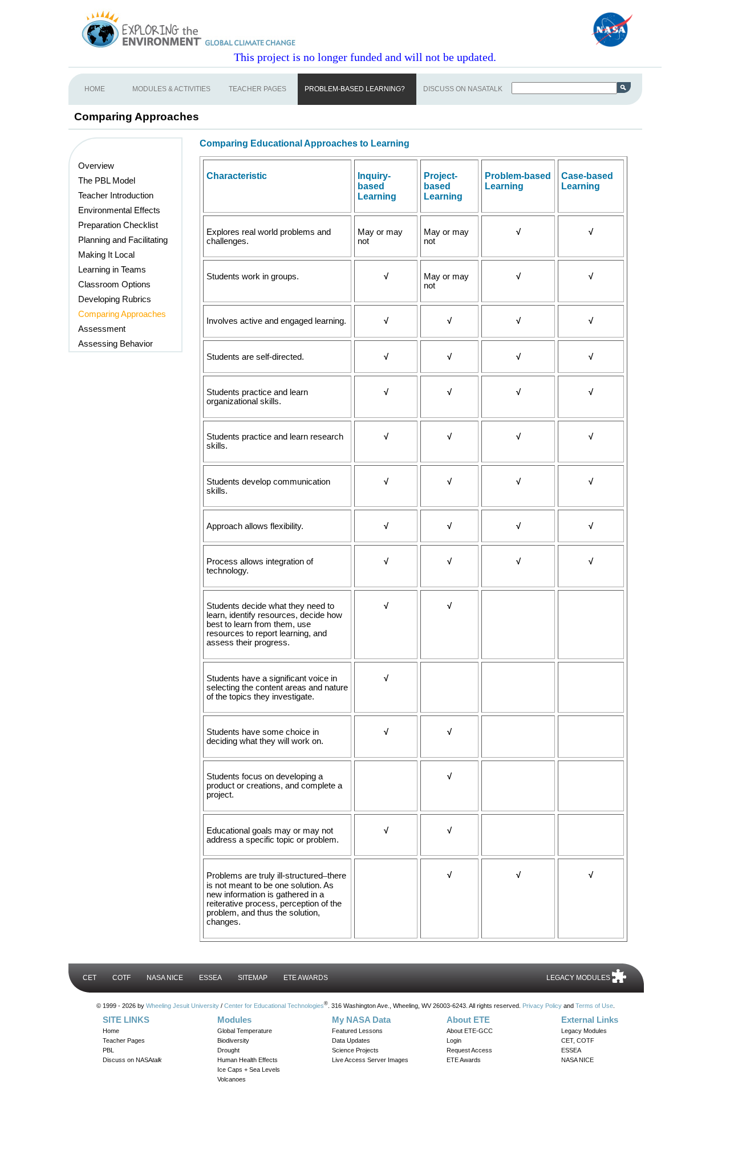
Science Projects (355, 1050)
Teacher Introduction (115, 195)
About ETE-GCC (470, 1030)
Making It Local (106, 254)
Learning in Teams (112, 269)
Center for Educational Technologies (274, 1005)
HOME (94, 89)
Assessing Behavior (115, 343)
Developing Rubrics (114, 299)
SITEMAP (252, 978)
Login (454, 1040)
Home (111, 1030)
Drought (228, 1050)
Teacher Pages (124, 1040)
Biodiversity (233, 1040)
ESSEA (210, 978)
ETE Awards (464, 1059)
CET (89, 978)
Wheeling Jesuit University (182, 1005)
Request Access (469, 1050)
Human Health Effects (247, 1059)
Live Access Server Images (370, 1059)
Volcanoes (231, 1079)
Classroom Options (114, 284)
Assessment (101, 329)
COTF (121, 978)
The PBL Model (106, 180)
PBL (108, 1050)
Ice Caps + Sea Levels (248, 1069)
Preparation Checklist (118, 225)
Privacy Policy (542, 1005)
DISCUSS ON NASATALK (462, 89)
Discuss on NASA (132, 1059)
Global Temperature (244, 1030)
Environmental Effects (119, 210)
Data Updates (351, 1040)
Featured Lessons (357, 1030)
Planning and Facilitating (123, 240)
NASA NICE (165, 978)
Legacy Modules (584, 1030)
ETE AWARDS (305, 978)
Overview (96, 165)
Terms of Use (594, 1005)
